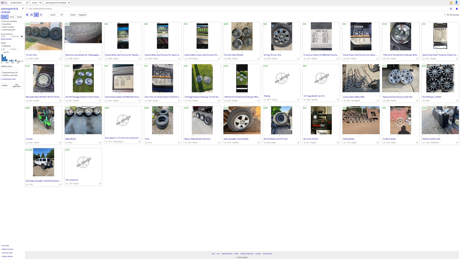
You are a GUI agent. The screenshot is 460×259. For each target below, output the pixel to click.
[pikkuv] (31, 15)
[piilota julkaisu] (60, 58)
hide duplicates (9, 30)
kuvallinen (7, 24)
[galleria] (36, 15)
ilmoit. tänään (8, 27)
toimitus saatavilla (10, 75)
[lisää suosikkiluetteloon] (27, 58)
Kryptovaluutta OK (10, 72)
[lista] (27, 15)
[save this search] (456, 9)
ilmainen (7, 46)
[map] (41, 15)
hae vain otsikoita (10, 21)
